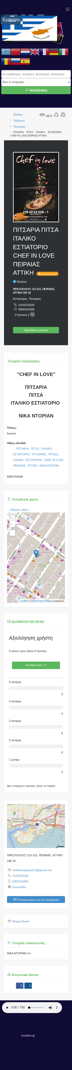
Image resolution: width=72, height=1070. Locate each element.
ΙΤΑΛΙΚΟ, (47, 448)
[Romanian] (6, 61)
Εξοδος (18, 114)
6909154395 (26, 309)
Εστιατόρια (20, 298)
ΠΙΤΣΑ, (36, 448)
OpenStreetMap (42, 600)
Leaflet (23, 600)
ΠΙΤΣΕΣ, (54, 454)
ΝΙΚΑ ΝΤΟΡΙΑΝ (49, 465)
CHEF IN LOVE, (54, 460)
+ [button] (11, 517)
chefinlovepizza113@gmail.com (32, 870)
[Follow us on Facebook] (19, 986)
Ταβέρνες (19, 120)
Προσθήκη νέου (34, 665)
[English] (35, 51)
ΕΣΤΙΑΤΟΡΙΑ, (34, 460)
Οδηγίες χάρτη (19, 509)
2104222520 (26, 305)
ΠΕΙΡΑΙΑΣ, (20, 465)
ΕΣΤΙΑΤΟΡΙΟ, (22, 454)
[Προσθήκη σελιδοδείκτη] (32, 314)
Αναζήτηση (38, 90)
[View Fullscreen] (12, 533)
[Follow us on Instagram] (28, 986)
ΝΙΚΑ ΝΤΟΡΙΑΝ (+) (19, 953)
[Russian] (15, 61)
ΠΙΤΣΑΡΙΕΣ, (40, 454)
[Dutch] (25, 51)
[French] (44, 51)
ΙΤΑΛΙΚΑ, (19, 460)
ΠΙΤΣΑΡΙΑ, (23, 448)
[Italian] (63, 51)
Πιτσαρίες (20, 126)
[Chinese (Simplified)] (15, 51)
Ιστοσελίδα (19, 887)
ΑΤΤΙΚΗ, (33, 465)
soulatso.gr (28, 1035)
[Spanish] (25, 61)
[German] (54, 51)
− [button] (11, 523)
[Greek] (6, 51)
